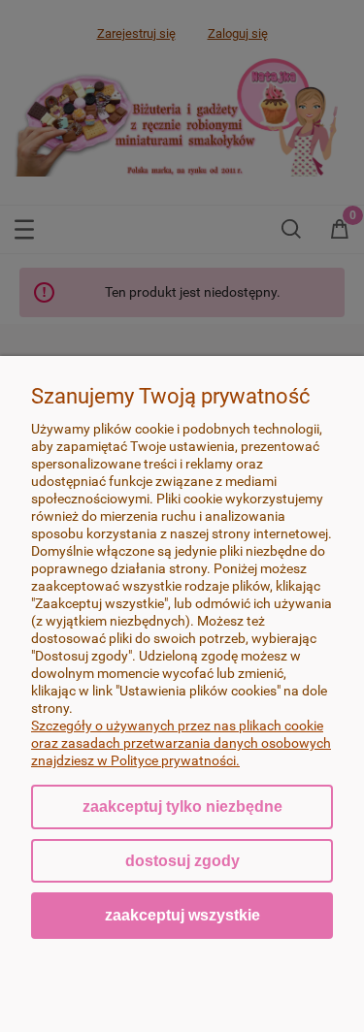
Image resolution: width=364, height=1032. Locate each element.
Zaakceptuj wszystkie (182, 914)
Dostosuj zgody (182, 861)
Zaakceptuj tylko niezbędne (182, 806)
